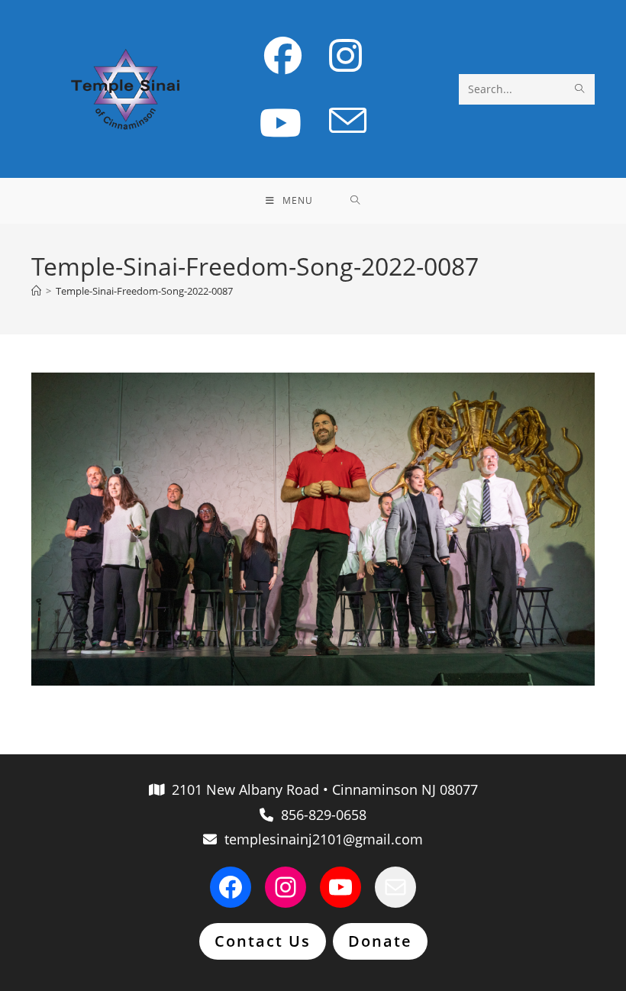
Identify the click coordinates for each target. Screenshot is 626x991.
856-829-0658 (319, 814)
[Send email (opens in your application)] (347, 121)
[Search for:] (355, 201)
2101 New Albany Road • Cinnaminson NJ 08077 (321, 789)
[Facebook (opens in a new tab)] (282, 55)
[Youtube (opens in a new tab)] (280, 122)
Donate (380, 941)
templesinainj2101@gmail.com (320, 839)
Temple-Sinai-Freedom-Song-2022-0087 (144, 291)
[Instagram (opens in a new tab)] (345, 55)
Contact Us (263, 941)
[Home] (36, 291)
